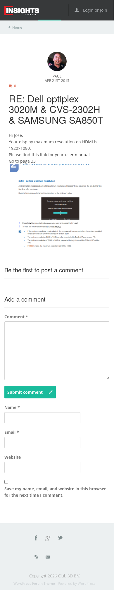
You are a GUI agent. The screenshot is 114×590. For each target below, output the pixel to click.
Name (12, 407)
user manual (77, 154)
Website (12, 457)
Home (17, 27)
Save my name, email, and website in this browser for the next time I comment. (55, 492)
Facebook (36, 538)
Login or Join (94, 10)
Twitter (60, 538)
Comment (16, 316)
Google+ (48, 538)
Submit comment (25, 392)
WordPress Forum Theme (34, 583)
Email (11, 432)
